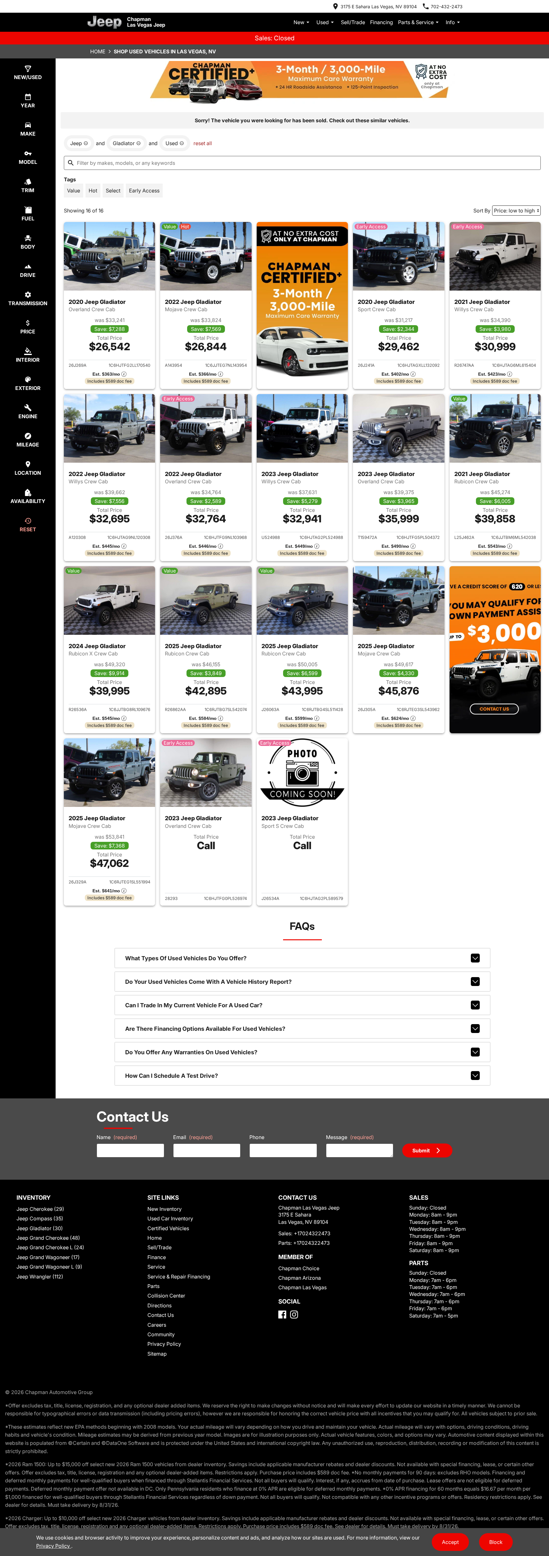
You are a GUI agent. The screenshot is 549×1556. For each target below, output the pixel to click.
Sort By (482, 210)
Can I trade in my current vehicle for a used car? (193, 1005)
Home (97, 51)
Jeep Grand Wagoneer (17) (48, 1257)
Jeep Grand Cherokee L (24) (50, 1247)
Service (156, 1267)
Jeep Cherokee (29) (40, 1209)
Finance (156, 1257)
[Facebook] (282, 1314)
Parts (153, 1286)
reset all (202, 143)
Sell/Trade (353, 22)
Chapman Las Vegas (302, 1287)
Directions (159, 1305)
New (299, 22)
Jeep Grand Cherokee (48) (48, 1238)
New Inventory (164, 1209)
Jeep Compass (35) (40, 1218)
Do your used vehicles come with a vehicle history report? (208, 981)
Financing (381, 22)
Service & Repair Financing (178, 1276)
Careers (156, 1325)
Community (161, 1334)
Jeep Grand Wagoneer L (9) (49, 1267)
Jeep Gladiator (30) (40, 1228)
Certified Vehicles (168, 1228)
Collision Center (166, 1295)
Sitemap (157, 1354)
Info (450, 22)
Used (322, 22)
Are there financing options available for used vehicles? (205, 1028)
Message (350, 1137)
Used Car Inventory (170, 1218)
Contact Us (160, 1315)
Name (117, 1137)
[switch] (73, 191)
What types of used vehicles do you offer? (186, 958)
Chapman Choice (298, 1268)
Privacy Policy (164, 1344)
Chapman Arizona (299, 1278)
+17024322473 (312, 1233)
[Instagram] (294, 1314)
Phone (256, 1137)
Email (193, 1137)
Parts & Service (416, 22)
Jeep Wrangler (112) (40, 1276)
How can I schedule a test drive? (171, 1075)
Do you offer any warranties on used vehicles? (191, 1052)
